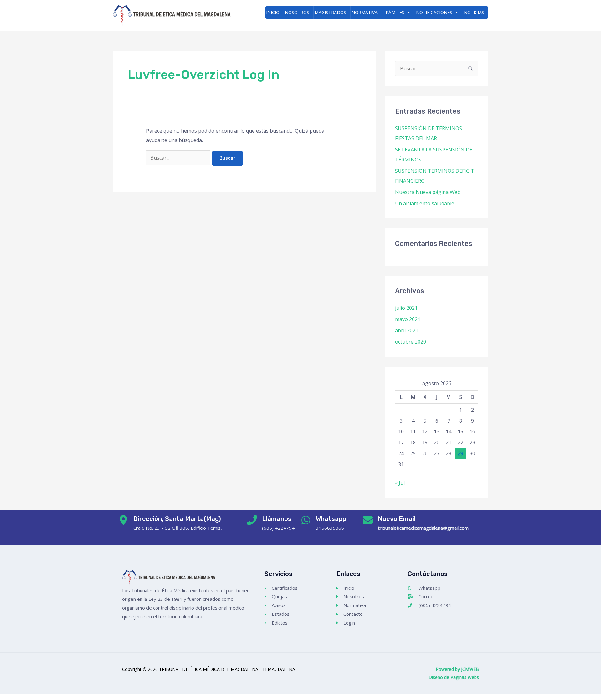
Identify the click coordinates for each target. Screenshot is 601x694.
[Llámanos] (252, 520)
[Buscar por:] (179, 157)
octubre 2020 (410, 341)
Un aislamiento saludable (424, 203)
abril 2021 (406, 330)
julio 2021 (406, 307)
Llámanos (276, 519)
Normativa (365, 12)
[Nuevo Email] (368, 520)
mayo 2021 (407, 319)
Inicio (273, 12)
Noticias (474, 12)
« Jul (400, 482)
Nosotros (297, 12)
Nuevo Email (396, 519)
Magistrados (330, 12)
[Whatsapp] (306, 520)
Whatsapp (331, 519)
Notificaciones (434, 12)
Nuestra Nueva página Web (427, 192)
